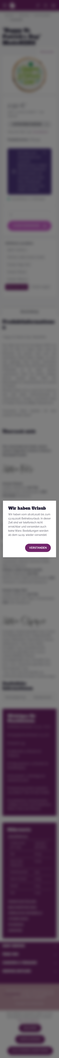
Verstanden (38, 547)
